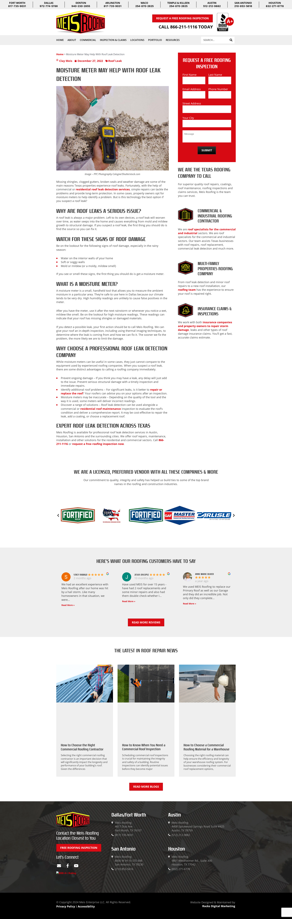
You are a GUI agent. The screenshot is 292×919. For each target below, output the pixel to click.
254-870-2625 (144, 6)
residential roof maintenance (100, 409)
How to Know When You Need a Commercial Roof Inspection (143, 747)
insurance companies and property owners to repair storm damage (205, 326)
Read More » (68, 605)
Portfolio (155, 40)
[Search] (231, 40)
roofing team (187, 289)
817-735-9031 (17, 6)
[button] (58, 515)
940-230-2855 (80, 6)
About (72, 40)
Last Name (215, 74)
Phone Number (218, 89)
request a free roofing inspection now (98, 444)
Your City (188, 118)
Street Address (191, 103)
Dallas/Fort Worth (128, 815)
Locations (137, 40)
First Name (189, 74)
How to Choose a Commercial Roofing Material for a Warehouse (206, 747)
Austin (174, 815)
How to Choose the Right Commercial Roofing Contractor (82, 747)
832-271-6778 (275, 6)
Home (60, 40)
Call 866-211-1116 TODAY (186, 27)
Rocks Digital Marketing (218, 906)
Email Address (191, 89)
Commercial (88, 40)
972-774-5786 (49, 6)
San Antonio (123, 849)
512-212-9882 (212, 6)
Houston (176, 849)
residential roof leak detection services (103, 189)
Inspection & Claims (113, 40)
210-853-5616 (243, 6)
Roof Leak (115, 61)
